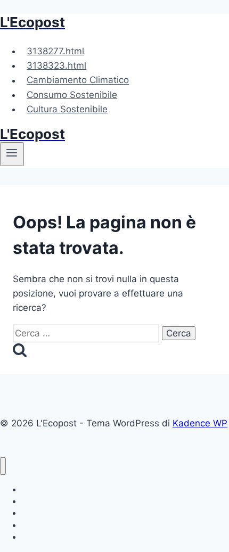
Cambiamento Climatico (78, 80)
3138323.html (56, 65)
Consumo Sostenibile (72, 94)
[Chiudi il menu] (3, 466)
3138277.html (55, 51)
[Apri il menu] (12, 154)
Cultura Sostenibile (67, 109)
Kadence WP (200, 423)
